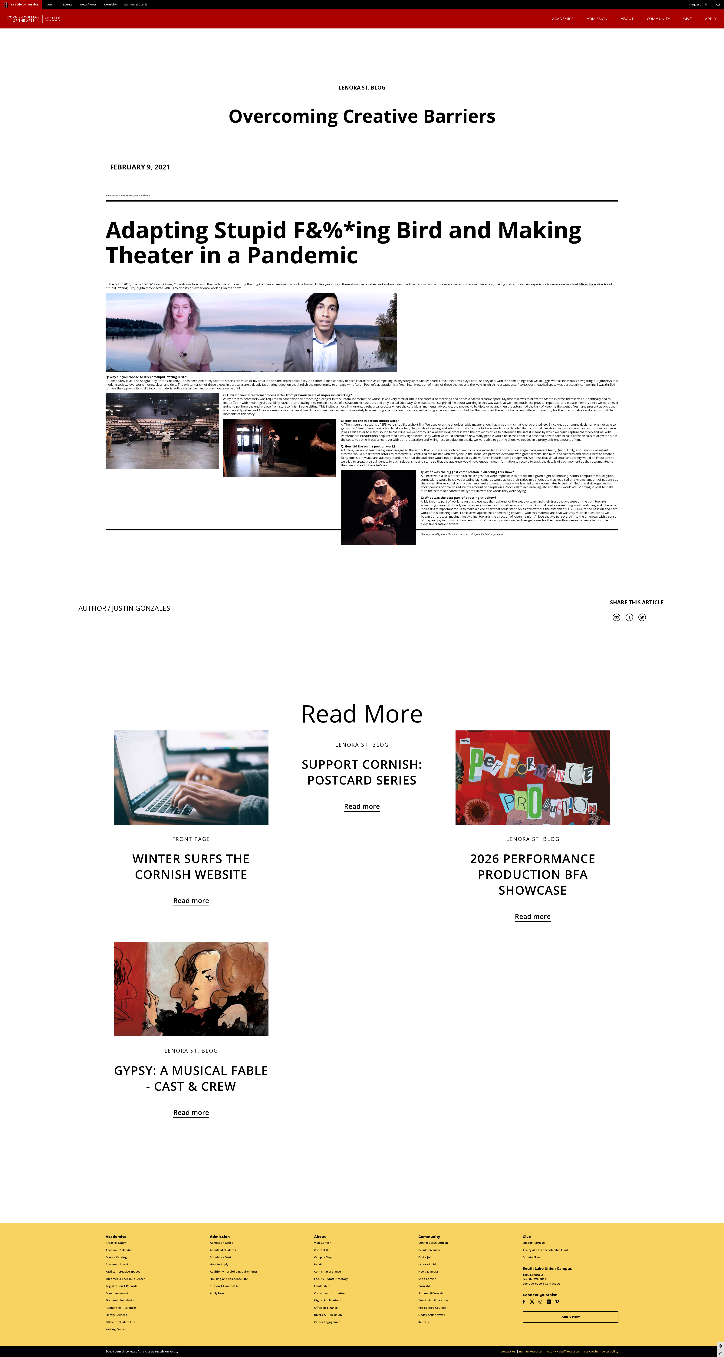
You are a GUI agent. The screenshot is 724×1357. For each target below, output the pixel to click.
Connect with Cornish (433, 1242)
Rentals (423, 1322)
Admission (597, 19)
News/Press (88, 4)
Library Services (116, 1315)
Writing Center (116, 1329)
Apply (710, 19)
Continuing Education (433, 1300)
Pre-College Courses (432, 1307)
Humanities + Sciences (121, 1307)
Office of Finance (326, 1307)
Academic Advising (118, 1264)
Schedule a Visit (220, 1257)
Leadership (321, 1286)
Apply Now (217, 1293)
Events (67, 4)
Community (658, 19)
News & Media (428, 1271)
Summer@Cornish (136, 4)
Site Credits (591, 1351)
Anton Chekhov (168, 381)
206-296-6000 (532, 1283)
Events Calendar (429, 1250)
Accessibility (610, 1351)
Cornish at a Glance (327, 1271)
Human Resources (531, 1351)
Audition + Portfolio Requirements (234, 1271)
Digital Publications (327, 1300)
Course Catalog (116, 1257)
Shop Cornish (427, 1279)
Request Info (698, 4)
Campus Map (323, 1257)
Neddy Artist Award (431, 1315)
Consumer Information (330, 1293)
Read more (191, 900)
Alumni (50, 4)
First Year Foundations (121, 1300)
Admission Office (221, 1242)
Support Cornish (534, 1242)
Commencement (117, 1293)
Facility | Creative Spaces (123, 1271)
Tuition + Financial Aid (225, 1286)
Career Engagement (328, 1322)
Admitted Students (223, 1250)
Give (687, 19)
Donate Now (531, 1257)
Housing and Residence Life (229, 1279)
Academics (563, 19)
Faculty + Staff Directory (331, 1279)
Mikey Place (587, 284)
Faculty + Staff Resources (563, 1351)
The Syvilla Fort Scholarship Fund (545, 1250)
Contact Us (322, 1250)
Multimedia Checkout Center (125, 1279)
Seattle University (24, 4)
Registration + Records (121, 1286)
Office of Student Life (121, 1322)
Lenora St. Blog (428, 1264)
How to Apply (219, 1264)
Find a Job (425, 1257)
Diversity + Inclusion (328, 1315)
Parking (319, 1264)
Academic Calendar (119, 1250)
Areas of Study (116, 1242)
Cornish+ (110, 4)
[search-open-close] (718, 4)
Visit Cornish (322, 1242)
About (627, 19)
